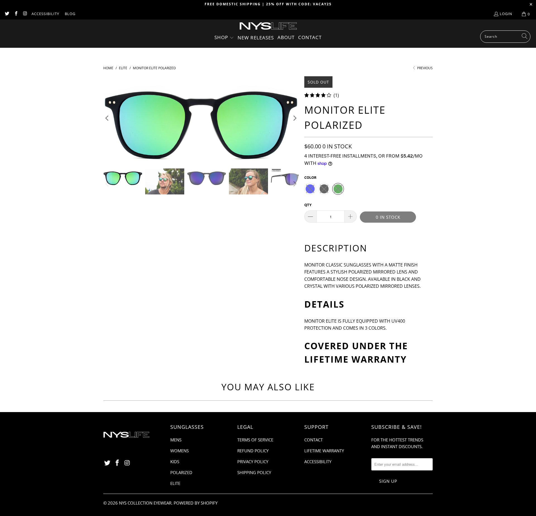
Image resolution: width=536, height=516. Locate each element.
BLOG (70, 13)
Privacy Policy (252, 461)
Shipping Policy (254, 472)
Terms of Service (255, 440)
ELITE (175, 483)
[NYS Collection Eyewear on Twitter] (6, 13)
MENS (175, 440)
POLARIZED (181, 472)
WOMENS (179, 450)
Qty (308, 204)
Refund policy (253, 450)
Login (506, 13)
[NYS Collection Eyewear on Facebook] (15, 13)
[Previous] (107, 118)
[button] (224, 37)
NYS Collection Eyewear (145, 503)
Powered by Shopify (195, 503)
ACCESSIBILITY (45, 13)
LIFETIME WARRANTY (355, 359)
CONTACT (313, 440)
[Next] (294, 118)
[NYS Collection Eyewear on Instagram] (24, 13)
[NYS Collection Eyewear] (268, 26)
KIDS (174, 461)
